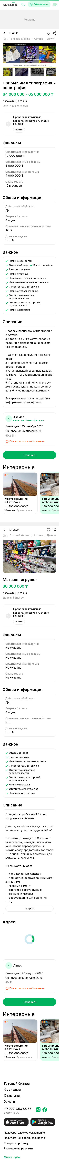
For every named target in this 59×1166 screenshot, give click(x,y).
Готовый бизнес (17, 1084)
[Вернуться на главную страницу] (4, 38)
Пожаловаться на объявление (27, 441)
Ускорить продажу (16, 1143)
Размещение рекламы (18, 1148)
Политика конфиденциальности (24, 1138)
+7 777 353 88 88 (17, 1109)
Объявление (40, 4)
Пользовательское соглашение (24, 1132)
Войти (19, 129)
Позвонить (29, 455)
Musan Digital (12, 1157)
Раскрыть (29, 908)
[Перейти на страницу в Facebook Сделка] (44, 1110)
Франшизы (12, 1090)
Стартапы (12, 1095)
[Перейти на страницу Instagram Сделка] (38, 1110)
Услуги (9, 1101)
